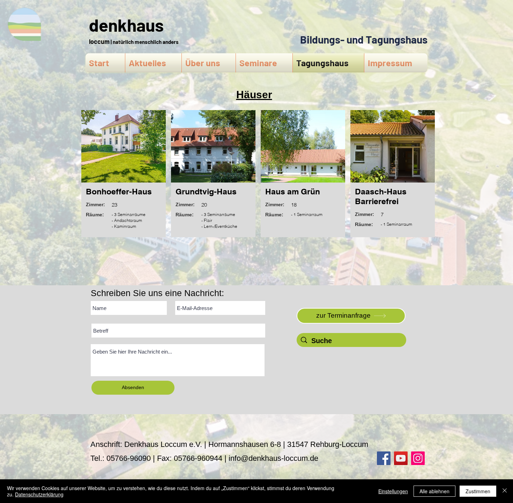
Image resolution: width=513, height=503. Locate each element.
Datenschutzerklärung (39, 494)
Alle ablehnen (434, 491)
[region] (123, 176)
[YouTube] (401, 458)
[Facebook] (384, 458)
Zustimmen (478, 491)
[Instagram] (418, 458)
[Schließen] (504, 491)
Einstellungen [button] (393, 491)
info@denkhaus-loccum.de (273, 458)
